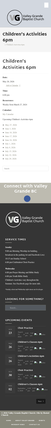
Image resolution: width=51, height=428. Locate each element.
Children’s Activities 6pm (15, 44)
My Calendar (8, 114)
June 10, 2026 (11, 132)
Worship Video (18, 424)
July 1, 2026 (10, 143)
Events (42, 420)
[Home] (3, 44)
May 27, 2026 (11, 124)
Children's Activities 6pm (31, 356)
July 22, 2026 (10, 155)
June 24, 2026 (11, 140)
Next (40, 401)
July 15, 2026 (10, 151)
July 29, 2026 (10, 158)
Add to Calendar (12, 85)
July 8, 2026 (10, 147)
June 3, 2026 (10, 128)
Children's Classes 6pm (30, 342)
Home (8, 420)
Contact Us (34, 424)
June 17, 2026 (11, 136)
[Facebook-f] (27, 198)
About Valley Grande (24, 420)
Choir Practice (25, 328)
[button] (46, 5)
